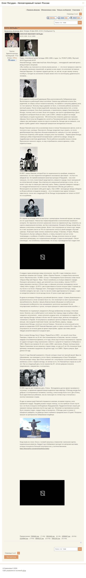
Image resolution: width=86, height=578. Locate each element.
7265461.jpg (35, 536)
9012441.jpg (50, 536)
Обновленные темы (48, 10)
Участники (76, 10)
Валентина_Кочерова (12, 31)
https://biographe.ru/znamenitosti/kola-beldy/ (34, 448)
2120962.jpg (24, 538)
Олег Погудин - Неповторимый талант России (25, 3)
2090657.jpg (66, 536)
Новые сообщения (64, 10)
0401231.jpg (56, 538)
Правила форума (33, 10)
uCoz (24, 570)
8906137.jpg (39, 538)
